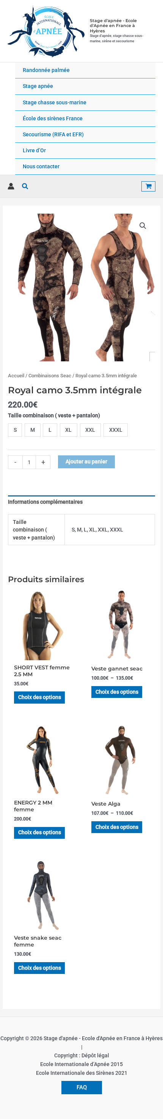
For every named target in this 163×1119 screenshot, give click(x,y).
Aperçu (43, 654)
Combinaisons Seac (49, 375)
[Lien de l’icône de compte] (11, 186)
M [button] (32, 430)
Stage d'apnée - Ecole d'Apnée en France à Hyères (113, 26)
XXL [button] (90, 430)
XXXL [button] (115, 430)
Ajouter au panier (86, 461)
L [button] (50, 430)
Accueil (16, 375)
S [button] (15, 430)
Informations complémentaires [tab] (45, 502)
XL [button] (68, 430)
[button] (25, 186)
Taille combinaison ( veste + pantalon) (54, 415)
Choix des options (39, 697)
